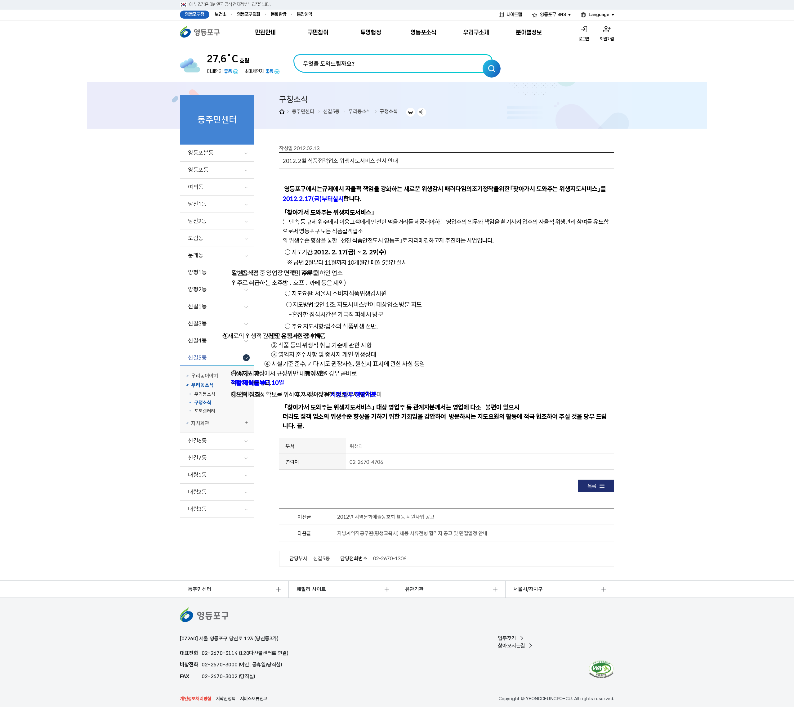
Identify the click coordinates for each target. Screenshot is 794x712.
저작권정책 (225, 698)
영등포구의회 (248, 14)
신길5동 (331, 111)
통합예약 (304, 14)
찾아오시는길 (511, 646)
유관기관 (414, 589)
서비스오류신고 (253, 698)
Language (599, 14)
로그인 (583, 39)
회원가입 (607, 39)
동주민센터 (303, 111)
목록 (591, 486)
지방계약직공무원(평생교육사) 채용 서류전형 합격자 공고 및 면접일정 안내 (412, 533)
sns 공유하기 (421, 112)
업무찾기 (507, 638)
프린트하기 (410, 112)
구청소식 (389, 111)
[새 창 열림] (601, 669)
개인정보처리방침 (195, 698)
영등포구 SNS (553, 14)
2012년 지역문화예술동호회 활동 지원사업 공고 (386, 516)
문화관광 (278, 14)
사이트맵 (514, 14)
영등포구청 (194, 14)
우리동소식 (359, 111)
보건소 (220, 14)
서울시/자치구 (528, 589)
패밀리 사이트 (311, 589)
